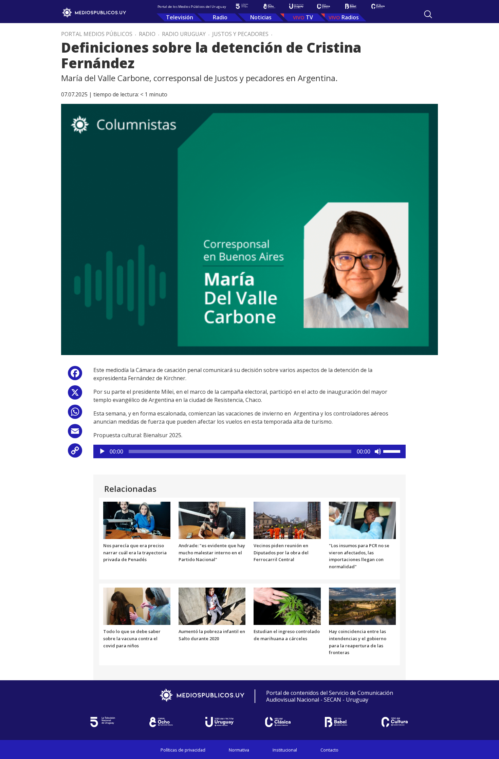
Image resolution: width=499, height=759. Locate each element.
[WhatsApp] (75, 414)
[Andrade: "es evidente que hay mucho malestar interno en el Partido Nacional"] (212, 520)
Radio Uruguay (184, 34)
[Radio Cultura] (378, 6)
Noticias (261, 17)
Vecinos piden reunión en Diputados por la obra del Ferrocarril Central (281, 552)
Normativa (239, 750)
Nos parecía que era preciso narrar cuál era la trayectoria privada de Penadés (135, 552)
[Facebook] (75, 375)
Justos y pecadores (240, 34)
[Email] (75, 433)
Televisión (179, 17)
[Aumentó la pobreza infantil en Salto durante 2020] (212, 606)
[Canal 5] (242, 6)
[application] (249, 451)
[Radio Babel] (351, 6)
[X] (75, 395)
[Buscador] (428, 14)
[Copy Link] (75, 453)
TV (309, 17)
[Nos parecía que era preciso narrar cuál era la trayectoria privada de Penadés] (136, 520)
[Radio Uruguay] (296, 6)
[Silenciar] (377, 451)
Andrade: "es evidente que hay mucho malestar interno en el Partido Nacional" (212, 552)
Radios (350, 17)
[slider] (392, 451)
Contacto (329, 750)
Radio (220, 17)
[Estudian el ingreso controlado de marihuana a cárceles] (287, 606)
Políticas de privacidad (183, 750)
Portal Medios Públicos (96, 34)
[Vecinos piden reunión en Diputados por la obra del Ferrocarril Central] (287, 520)
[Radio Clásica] (323, 6)
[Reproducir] (102, 451)
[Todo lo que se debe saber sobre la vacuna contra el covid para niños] (136, 606)
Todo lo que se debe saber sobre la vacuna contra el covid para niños (132, 638)
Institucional (285, 750)
